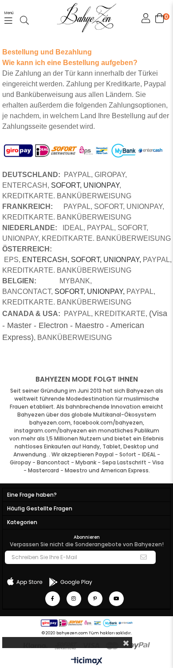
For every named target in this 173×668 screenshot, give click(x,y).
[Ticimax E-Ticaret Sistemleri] (86, 661)
